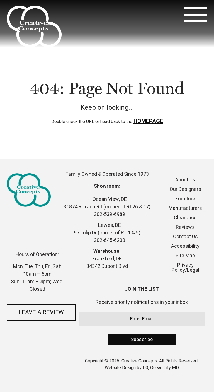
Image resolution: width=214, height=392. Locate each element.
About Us (185, 180)
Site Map (185, 255)
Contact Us (185, 237)
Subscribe (142, 339)
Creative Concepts (139, 361)
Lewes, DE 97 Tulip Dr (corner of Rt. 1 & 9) (107, 229)
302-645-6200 (109, 240)
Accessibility (185, 246)
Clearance (185, 218)
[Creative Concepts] (34, 26)
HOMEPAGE (148, 121)
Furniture (185, 199)
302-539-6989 (109, 214)
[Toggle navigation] (195, 15)
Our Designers (185, 189)
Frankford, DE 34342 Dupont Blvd (107, 262)
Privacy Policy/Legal (185, 267)
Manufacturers (185, 208)
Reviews (185, 227)
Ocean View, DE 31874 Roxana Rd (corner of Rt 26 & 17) (107, 203)
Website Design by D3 (126, 367)
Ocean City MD (164, 367)
